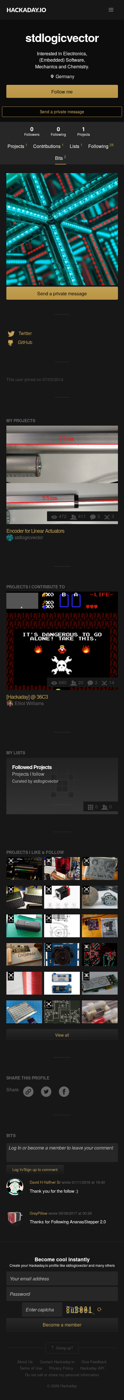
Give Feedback (94, 1361)
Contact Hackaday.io (57, 1361)
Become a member (62, 1324)
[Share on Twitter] (47, 1089)
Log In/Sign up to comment (35, 1169)
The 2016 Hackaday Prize (11, 890)
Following (101, 145)
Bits (60, 157)
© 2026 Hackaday (62, 1385)
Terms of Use (31, 1368)
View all (62, 1035)
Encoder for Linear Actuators (35, 530)
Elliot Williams (29, 703)
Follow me (62, 91)
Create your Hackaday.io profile (34, 1265)
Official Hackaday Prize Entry (49, 861)
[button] (111, 10)
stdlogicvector (29, 537)
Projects (17, 145)
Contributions (48, 145)
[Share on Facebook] (64, 1089)
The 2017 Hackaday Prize (11, 861)
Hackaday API (92, 1368)
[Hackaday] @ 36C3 (27, 696)
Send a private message (62, 111)
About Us (25, 1361)
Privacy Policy (61, 1368)
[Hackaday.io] (26, 10)
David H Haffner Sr (45, 1182)
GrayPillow (38, 1213)
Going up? (64, 1347)
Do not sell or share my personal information (62, 1374)
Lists (76, 145)
